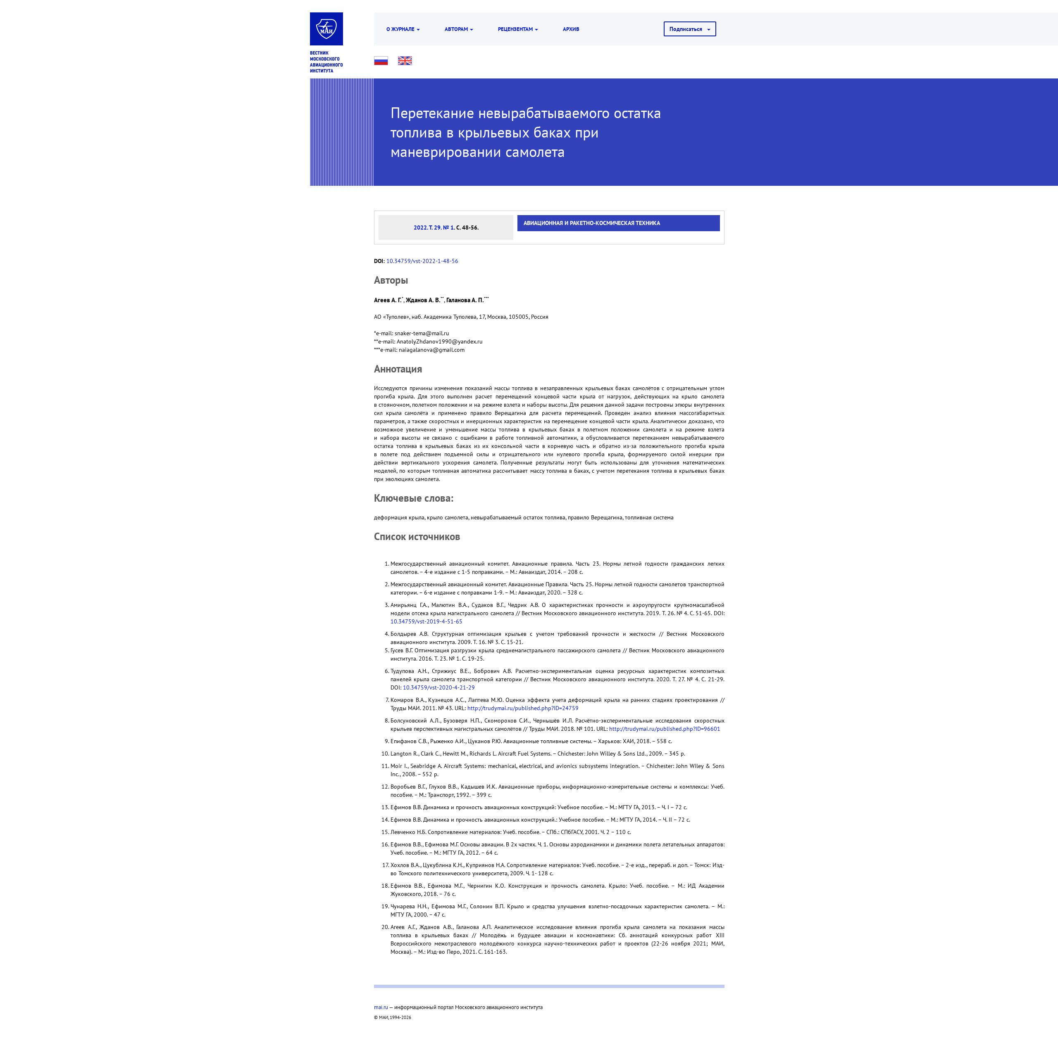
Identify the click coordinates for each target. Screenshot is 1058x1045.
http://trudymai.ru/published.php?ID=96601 (664, 728)
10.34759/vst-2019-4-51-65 (426, 621)
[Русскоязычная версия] (381, 60)
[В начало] (326, 61)
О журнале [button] (401, 29)
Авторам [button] (457, 29)
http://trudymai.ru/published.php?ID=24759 (523, 708)
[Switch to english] (405, 60)
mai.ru (381, 1007)
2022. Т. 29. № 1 (434, 227)
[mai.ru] (326, 28)
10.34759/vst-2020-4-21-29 (439, 687)
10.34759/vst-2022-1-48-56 (422, 261)
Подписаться (688, 29)
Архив (571, 29)
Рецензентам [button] (516, 29)
